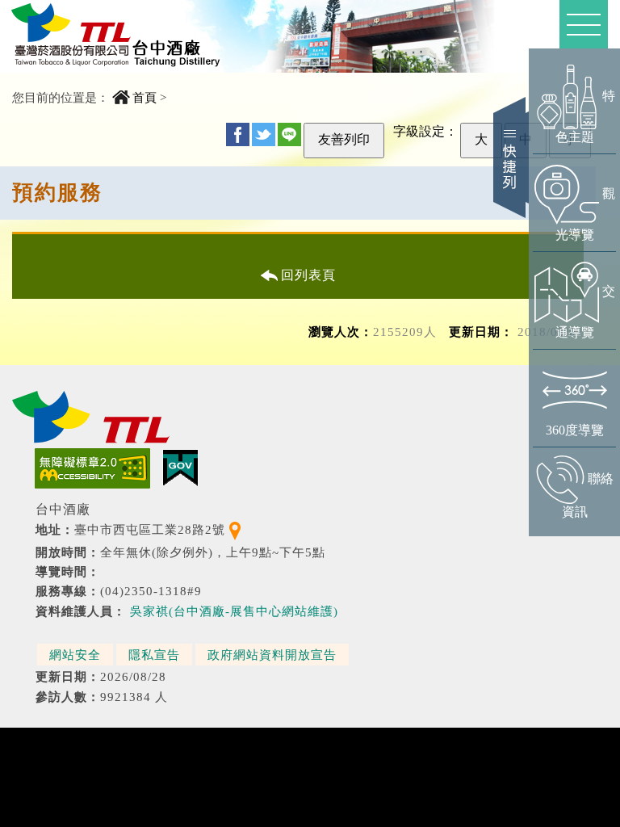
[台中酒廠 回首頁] (120, 35)
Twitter (263, 134)
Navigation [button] (583, 24)
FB (237, 134)
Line (289, 134)
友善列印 (344, 139)
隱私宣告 (154, 654)
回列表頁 (308, 275)
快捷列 (511, 157)
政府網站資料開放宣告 (272, 654)
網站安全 (75, 654)
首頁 (144, 97)
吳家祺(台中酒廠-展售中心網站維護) (234, 611)
